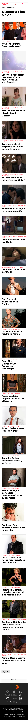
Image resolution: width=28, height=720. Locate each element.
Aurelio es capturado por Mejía (13, 240)
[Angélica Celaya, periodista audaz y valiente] (14, 445)
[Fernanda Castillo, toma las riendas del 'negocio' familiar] (14, 577)
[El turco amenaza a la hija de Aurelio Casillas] (14, 96)
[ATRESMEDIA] (14, 687)
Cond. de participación (19, 714)
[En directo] (15, 4)
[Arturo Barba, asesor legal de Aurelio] (14, 415)
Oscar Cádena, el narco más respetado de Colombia (13, 560)
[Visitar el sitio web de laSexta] (14, 691)
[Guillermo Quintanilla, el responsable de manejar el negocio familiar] (14, 609)
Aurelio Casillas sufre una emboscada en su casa (13, 660)
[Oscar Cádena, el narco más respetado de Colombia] (14, 544)
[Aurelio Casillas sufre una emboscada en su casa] (14, 644)
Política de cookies (8, 714)
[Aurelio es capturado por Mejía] (14, 225)
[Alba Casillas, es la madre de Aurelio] (14, 318)
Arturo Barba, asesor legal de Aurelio (13, 429)
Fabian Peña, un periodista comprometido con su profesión (12, 494)
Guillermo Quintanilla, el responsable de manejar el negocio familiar (14, 626)
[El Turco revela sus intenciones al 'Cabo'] (14, 163)
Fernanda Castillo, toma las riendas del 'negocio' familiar (13, 592)
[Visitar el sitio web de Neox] (20, 691)
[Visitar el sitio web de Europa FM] (14, 698)
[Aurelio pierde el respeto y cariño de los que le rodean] (14, 130)
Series (3, 7)
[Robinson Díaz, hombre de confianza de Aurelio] (14, 512)
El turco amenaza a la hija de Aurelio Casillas (13, 113)
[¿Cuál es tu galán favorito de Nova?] (14, 31)
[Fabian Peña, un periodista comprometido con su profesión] (14, 477)
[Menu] (26, 4)
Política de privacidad (17, 711)
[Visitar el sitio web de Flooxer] (19, 702)
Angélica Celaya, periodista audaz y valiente (12, 460)
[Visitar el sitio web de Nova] (7, 695)
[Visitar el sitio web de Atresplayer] (11, 702)
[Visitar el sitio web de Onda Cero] (7, 698)
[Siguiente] (27, 0)
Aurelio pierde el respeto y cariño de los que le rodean (12, 146)
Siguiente (6, 672)
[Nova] (7, 4)
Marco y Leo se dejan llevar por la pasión (13, 209)
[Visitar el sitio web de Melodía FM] (20, 698)
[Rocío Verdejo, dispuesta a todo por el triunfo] (14, 383)
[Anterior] (1, 0)
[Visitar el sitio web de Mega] (14, 695)
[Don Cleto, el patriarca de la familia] (14, 286)
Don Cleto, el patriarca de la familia (10, 301)
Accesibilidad (22, 716)
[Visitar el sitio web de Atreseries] (20, 695)
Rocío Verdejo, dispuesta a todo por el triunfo (13, 398)
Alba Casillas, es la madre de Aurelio (12, 332)
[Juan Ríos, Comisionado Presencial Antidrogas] (14, 348)
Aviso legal (8, 711)
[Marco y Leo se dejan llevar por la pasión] (14, 194)
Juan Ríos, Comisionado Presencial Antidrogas (9, 365)
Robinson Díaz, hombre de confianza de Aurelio (13, 527)
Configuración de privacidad (10, 716)
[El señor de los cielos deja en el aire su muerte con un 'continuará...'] (14, 60)
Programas (11, 7)
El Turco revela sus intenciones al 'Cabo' (13, 178)
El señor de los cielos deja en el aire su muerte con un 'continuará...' (13, 79)
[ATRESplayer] (22, 4)
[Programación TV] (19, 4)
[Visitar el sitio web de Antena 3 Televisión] (7, 691)
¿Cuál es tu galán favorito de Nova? (11, 45)
